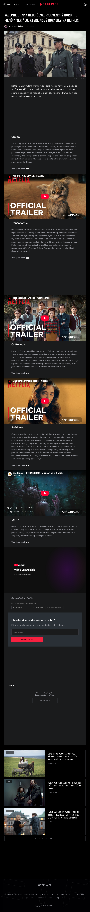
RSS (50, 898)
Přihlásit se (27, 639)
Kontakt (29, 898)
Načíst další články (45, 839)
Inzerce (40, 898)
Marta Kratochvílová (16, 26)
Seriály (10, 34)
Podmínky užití (12, 894)
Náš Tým (81, 894)
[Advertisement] (45, 118)
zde (27, 168)
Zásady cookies (65, 894)
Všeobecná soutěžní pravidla (38, 894)
